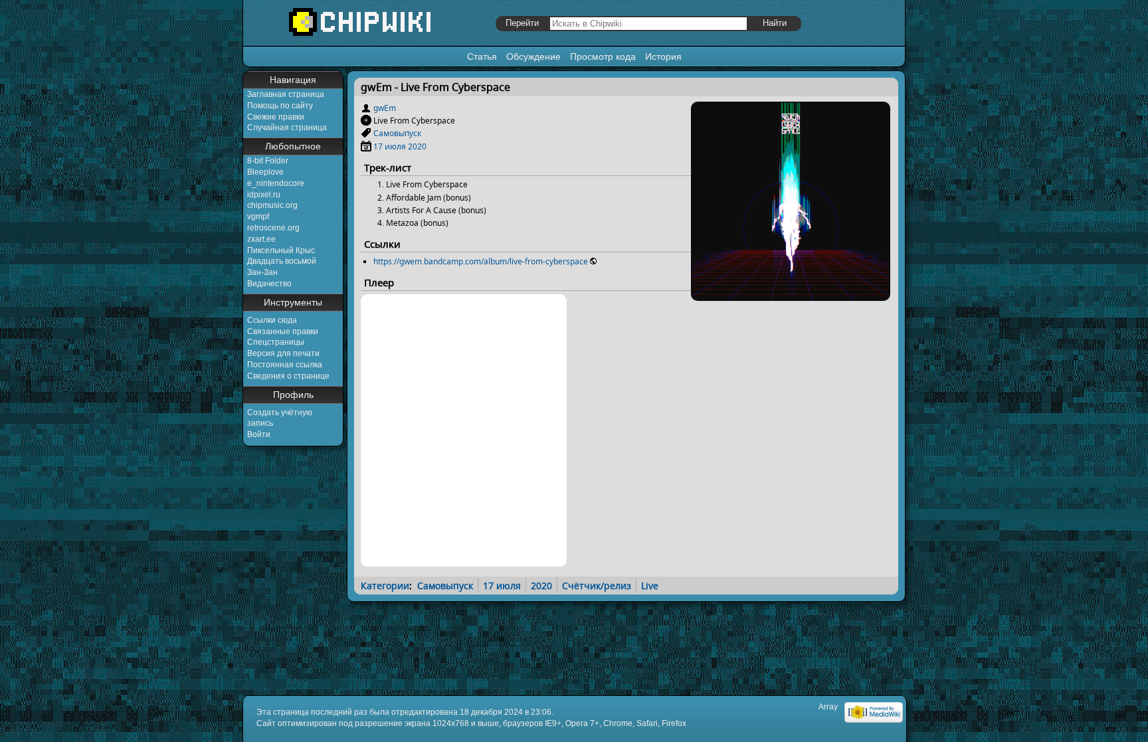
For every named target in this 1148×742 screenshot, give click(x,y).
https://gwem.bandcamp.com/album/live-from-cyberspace (480, 261)
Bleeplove (265, 172)
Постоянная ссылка (284, 364)
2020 (417, 146)
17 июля (389, 146)
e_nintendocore (275, 183)
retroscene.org (273, 227)
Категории (385, 585)
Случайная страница (287, 127)
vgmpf (258, 216)
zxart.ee (261, 239)
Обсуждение (533, 56)
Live (649, 585)
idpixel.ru (263, 194)
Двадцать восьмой (281, 261)
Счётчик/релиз (596, 585)
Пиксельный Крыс (281, 250)
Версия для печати (283, 353)
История (663, 56)
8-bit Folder (267, 160)
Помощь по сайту (280, 105)
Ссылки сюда (272, 320)
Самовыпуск (397, 133)
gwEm (384, 108)
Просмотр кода (603, 56)
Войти (258, 434)
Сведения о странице (288, 376)
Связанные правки (282, 331)
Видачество (269, 283)
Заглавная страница (285, 94)
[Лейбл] (366, 133)
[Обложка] (790, 296)
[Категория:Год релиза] (366, 146)
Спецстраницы (275, 342)
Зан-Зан (262, 272)
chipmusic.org (272, 205)
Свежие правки (275, 117)
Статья (482, 56)
